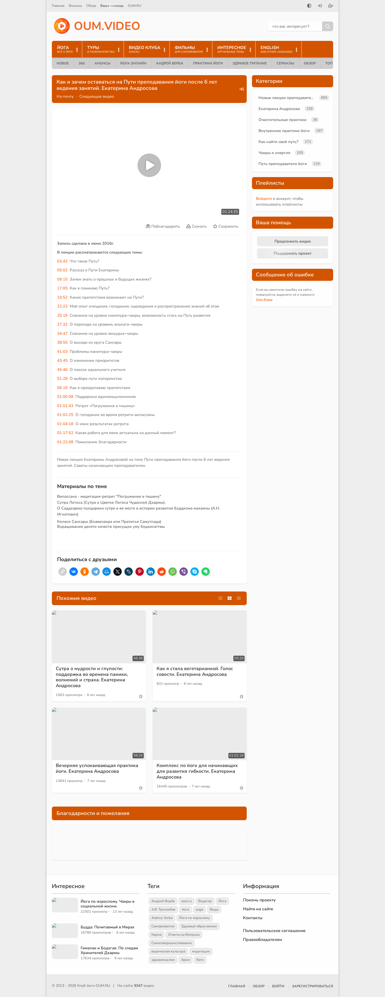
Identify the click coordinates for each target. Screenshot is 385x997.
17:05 (62, 288)
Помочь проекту (259, 900)
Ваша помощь (112, 5)
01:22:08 (65, 442)
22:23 (62, 306)
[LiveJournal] (128, 571)
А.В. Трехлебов (163, 909)
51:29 (62, 378)
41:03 (62, 351)
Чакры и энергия (274, 152)
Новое (63, 63)
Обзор (91, 5)
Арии (185, 959)
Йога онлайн (133, 63)
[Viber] (183, 571)
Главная (58, 5)
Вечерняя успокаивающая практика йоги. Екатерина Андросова (97, 768)
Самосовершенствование (171, 943)
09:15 (62, 279)
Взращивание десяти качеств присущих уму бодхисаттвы (111, 526)
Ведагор (205, 901)
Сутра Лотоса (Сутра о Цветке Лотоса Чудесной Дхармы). (111, 502)
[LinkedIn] (150, 571)
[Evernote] (205, 571)
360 (82, 63)
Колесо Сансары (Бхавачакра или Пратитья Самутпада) (109, 521)
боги (200, 959)
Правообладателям (262, 940)
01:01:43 (65, 405)
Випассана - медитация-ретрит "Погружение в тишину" (109, 496)
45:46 (62, 369)
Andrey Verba (162, 918)
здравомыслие (163, 959)
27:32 (62, 324)
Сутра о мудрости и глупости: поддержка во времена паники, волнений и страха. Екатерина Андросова (92, 677)
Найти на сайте (258, 909)
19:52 (62, 297)
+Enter (264, 300)
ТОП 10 (331, 63)
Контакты (252, 918)
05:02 (62, 270)
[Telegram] (95, 571)
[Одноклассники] (84, 571)
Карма (156, 934)
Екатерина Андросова (279, 108)
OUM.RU (134, 5)
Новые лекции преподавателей (287, 97)
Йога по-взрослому (194, 918)
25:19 (62, 315)
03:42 (62, 261)
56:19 (62, 387)
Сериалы (285, 63)
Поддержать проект (292, 253)
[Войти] (320, 6)
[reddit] (161, 571)
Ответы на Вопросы (184, 934)
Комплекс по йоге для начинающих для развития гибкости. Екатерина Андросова (197, 771)
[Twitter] (117, 571)
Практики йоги (208, 63)
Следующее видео (96, 96)
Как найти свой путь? (278, 141)
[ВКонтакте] (73, 571)
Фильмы (75, 5)
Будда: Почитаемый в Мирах (107, 927)
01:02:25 (65, 414)
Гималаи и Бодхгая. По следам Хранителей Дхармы (109, 950)
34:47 (62, 333)
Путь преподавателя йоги (282, 163)
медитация (201, 951)
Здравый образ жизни (199, 926)
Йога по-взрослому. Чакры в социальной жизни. (107, 904)
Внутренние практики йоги (284, 130)
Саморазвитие (163, 926)
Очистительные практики (282, 119)
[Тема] (309, 6)
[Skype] (194, 571)
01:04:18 (65, 423)
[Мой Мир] (106, 571)
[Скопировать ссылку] (62, 571)
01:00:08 (65, 396)
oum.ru (186, 901)
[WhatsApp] (172, 571)
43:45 (62, 360)
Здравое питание (250, 63)
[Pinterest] (139, 571)
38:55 (62, 342)
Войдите (264, 198)
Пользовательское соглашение (274, 931)
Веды (214, 909)
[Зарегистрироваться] (330, 6)
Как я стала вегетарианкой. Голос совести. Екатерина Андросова (195, 671)
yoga (199, 909)
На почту (65, 96)
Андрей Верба (169, 63)
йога (185, 909)
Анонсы (103, 63)
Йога (222, 901)
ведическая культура (168, 951)
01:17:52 (65, 432)
